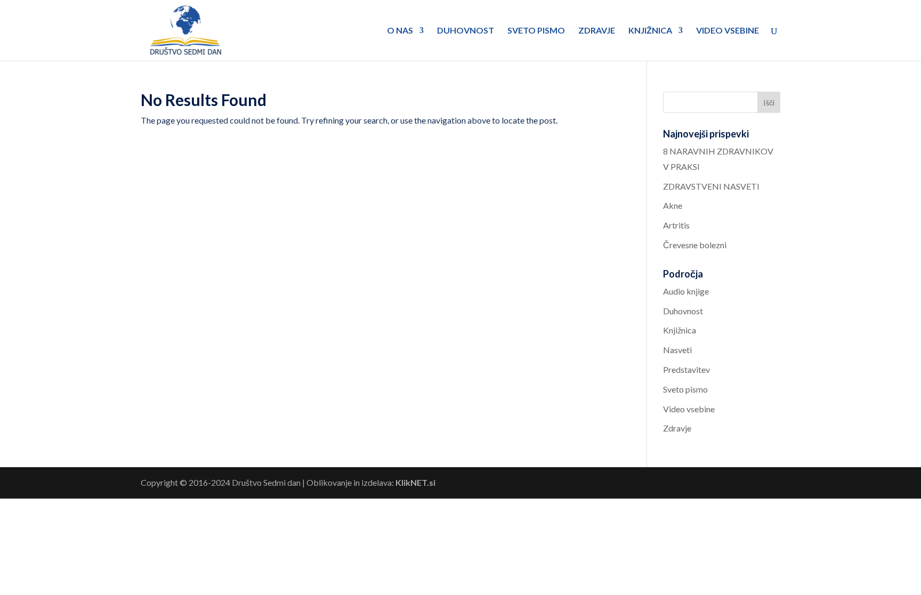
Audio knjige (686, 291)
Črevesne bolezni (694, 245)
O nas (400, 31)
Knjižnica (650, 31)
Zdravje (596, 31)
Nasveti (677, 350)
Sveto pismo (536, 31)
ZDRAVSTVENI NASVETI (711, 186)
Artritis (676, 225)
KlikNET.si (415, 482)
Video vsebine (727, 31)
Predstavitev (686, 369)
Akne (672, 205)
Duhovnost (465, 31)
